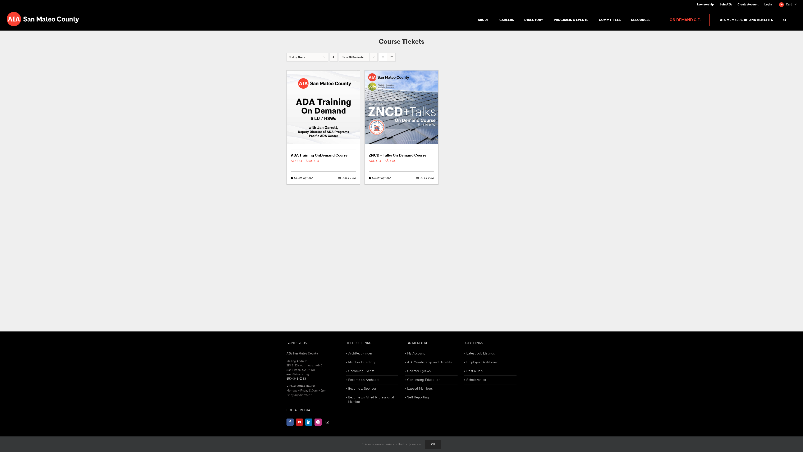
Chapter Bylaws (419, 371)
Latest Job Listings (480, 353)
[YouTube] (299, 422)
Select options (303, 178)
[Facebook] (290, 422)
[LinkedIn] (308, 422)
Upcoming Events (361, 371)
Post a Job (474, 371)
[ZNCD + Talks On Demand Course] (401, 107)
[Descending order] (334, 57)
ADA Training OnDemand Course (319, 155)
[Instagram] (318, 422)
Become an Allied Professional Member (371, 399)
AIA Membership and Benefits (429, 362)
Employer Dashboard (482, 362)
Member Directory (361, 362)
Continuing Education (423, 380)
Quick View (348, 178)
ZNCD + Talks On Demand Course (397, 155)
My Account (416, 353)
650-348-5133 (296, 378)
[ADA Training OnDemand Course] (323, 107)
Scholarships (476, 380)
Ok (433, 444)
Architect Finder (360, 353)
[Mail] (327, 422)
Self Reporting (418, 397)
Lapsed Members (420, 389)
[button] (784, 19)
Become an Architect (364, 380)
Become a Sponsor (362, 389)
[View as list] (391, 57)
